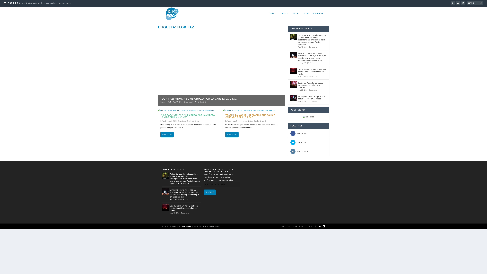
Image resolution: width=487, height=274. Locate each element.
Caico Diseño (186, 226)
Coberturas (312, 63)
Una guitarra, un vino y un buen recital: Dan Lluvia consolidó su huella (312, 71)
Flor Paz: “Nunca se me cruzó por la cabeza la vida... (199, 99)
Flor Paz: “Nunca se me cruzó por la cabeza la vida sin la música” (187, 116)
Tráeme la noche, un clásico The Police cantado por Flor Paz (250, 116)
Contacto (318, 14)
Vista (295, 14)
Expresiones (313, 47)
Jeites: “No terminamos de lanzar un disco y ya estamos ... (45, 3)
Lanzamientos (248, 121)
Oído (271, 14)
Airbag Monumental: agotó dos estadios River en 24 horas (311, 97)
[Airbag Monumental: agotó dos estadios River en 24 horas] (293, 98)
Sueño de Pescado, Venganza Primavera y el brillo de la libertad (310, 85)
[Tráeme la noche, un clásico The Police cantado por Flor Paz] (254, 110)
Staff (306, 14)
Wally (169, 102)
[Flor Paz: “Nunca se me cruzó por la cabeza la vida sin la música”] (189, 110)
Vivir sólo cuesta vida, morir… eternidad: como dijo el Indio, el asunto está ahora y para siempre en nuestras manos (312, 57)
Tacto (283, 14)
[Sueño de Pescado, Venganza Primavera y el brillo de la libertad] (293, 84)
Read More (167, 134)
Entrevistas (188, 102)
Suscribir (209, 192)
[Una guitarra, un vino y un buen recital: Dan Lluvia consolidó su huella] (293, 71)
